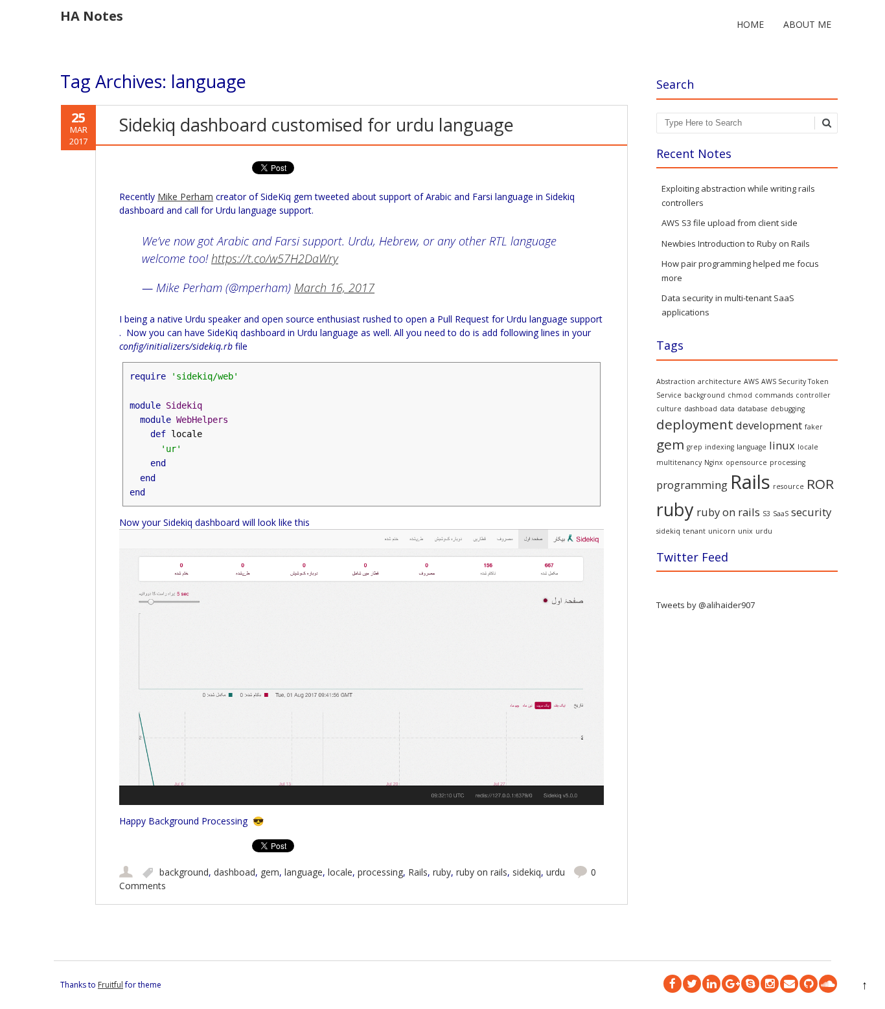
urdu (555, 872)
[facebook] (672, 983)
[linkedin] (711, 983)
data (727, 408)
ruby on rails (481, 872)
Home (750, 24)
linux (782, 445)
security (811, 511)
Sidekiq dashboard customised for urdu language (316, 125)
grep (694, 446)
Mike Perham (185, 196)
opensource (746, 462)
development (769, 425)
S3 (766, 513)
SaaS (780, 513)
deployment (694, 424)
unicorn (721, 531)
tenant (694, 531)
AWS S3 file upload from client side (729, 223)
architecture (719, 381)
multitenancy (679, 462)
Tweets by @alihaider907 (705, 605)
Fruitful (110, 984)
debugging (787, 408)
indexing (719, 446)
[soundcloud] (828, 983)
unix (745, 531)
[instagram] (769, 983)
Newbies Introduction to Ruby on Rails (735, 243)
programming (692, 484)
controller (813, 395)
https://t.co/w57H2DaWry (274, 258)
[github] (808, 983)
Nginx (713, 462)
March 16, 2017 (334, 287)
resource (788, 486)
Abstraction (675, 381)
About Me (807, 24)
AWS (751, 381)
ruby (442, 872)
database (752, 408)
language (303, 872)
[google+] (731, 983)
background (184, 872)
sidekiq (526, 872)
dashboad (234, 872)
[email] (789, 983)
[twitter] (692, 983)
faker (814, 426)
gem (269, 872)
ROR (820, 484)
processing (380, 872)
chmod (740, 395)
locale (340, 872)
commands (774, 395)
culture (669, 408)
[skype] (750, 983)
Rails (418, 872)
